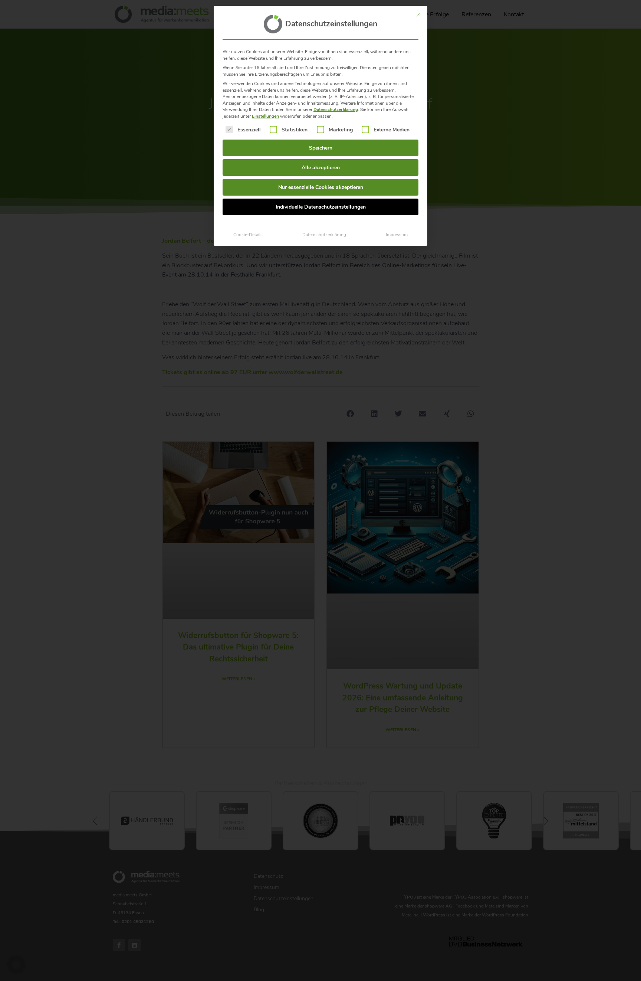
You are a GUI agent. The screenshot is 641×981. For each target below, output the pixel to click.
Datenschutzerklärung (335, 109)
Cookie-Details (248, 235)
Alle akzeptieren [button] (321, 167)
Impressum (397, 235)
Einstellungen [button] (265, 116)
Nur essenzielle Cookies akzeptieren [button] (320, 187)
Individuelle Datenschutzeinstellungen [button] (321, 206)
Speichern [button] (320, 147)
